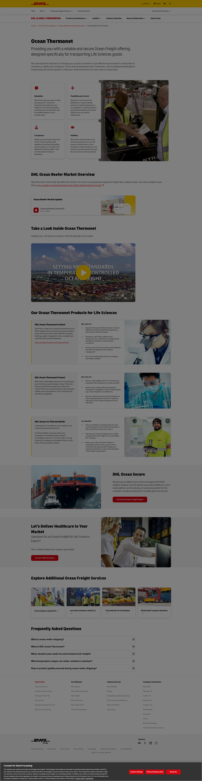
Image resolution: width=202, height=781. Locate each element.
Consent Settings (136, 772)
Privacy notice (80, 778)
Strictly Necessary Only (155, 772)
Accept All (173, 772)
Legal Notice (89, 778)
